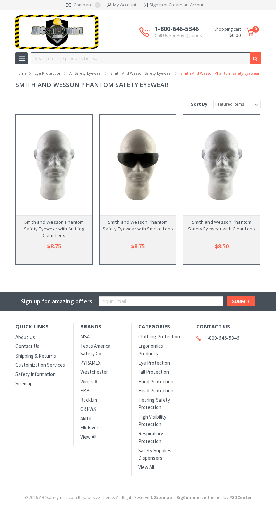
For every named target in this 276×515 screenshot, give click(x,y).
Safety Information (35, 374)
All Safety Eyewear (85, 73)
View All (88, 437)
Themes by (214, 498)
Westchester (94, 372)
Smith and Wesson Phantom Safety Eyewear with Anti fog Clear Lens (54, 228)
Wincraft (89, 381)
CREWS (88, 409)
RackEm (88, 400)
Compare (86, 5)
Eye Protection (48, 73)
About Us (25, 337)
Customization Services (40, 365)
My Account (124, 5)
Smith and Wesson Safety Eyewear (141, 73)
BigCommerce (191, 498)
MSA (85, 336)
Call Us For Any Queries (178, 35)
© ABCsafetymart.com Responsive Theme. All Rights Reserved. (98, 498)
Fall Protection (153, 372)
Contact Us (27, 346)
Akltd (85, 418)
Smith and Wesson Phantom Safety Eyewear (220, 73)
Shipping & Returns (35, 356)
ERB (85, 390)
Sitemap (24, 383)
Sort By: (200, 104)
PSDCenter (240, 498)
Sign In (156, 5)
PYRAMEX (90, 363)
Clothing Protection (159, 336)
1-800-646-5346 (178, 31)
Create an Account (187, 5)
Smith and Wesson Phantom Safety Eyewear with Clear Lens (221, 225)
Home (21, 73)
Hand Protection (155, 381)
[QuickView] (49, 165)
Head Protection (155, 390)
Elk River (89, 427)
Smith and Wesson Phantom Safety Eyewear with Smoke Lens (138, 225)
